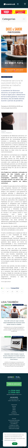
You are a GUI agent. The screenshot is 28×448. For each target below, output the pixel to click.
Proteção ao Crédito (14, 425)
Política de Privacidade (10, 440)
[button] (14, 384)
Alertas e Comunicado (18, 336)
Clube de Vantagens (14, 421)
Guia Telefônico (14, 423)
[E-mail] (17, 291)
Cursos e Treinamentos (14, 414)
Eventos (14, 411)
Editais (14, 408)
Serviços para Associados (14, 420)
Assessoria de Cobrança (14, 426)
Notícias (14, 406)
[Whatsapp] (12, 291)
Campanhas (14, 412)
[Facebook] (3, 291)
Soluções (14, 418)
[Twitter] (8, 291)
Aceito (14, 443)
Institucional (14, 404)
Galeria (14, 409)
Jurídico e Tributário (18, 304)
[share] (22, 291)
